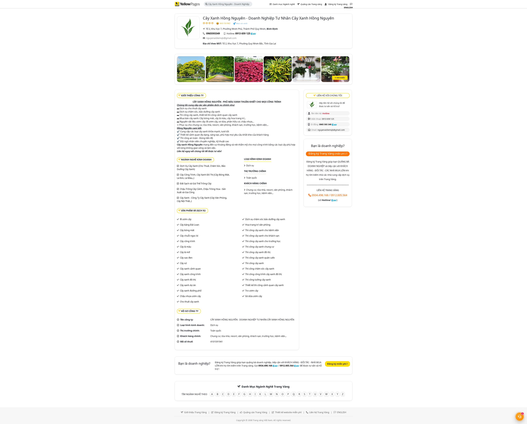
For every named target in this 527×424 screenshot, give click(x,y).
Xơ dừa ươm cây (253, 296)
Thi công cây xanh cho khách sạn (262, 235)
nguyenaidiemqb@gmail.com (221, 38)
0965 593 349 (325, 124)
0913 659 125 (242, 33)
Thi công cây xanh (254, 263)
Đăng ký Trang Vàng (225, 412)
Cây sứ (183, 263)
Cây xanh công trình (190, 274)
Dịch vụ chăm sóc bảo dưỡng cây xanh (265, 219)
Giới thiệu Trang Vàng (195, 412)
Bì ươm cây (185, 219)
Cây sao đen (186, 257)
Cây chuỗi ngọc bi (189, 235)
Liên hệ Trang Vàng (319, 412)
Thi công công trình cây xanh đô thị (263, 274)
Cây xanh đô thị (188, 279)
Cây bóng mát (187, 230)
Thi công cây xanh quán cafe (260, 257)
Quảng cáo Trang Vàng (255, 412)
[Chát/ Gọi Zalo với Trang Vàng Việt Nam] (334, 200)
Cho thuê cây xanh (189, 301)
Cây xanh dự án (188, 285)
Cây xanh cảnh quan (190, 268)
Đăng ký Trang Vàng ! (328, 153)
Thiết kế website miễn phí (288, 412)
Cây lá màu (185, 246)
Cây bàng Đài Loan (189, 224)
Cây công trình (187, 241)
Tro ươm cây (251, 290)
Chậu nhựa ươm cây (190, 296)
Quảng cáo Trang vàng (311, 4)
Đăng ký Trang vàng (337, 4)
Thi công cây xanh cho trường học (263, 241)
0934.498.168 (320, 195)
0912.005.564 (339, 195)
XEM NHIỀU (340, 78)
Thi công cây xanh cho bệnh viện (262, 230)
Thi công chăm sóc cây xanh (259, 268)
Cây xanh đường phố (190, 290)
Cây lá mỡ (185, 252)
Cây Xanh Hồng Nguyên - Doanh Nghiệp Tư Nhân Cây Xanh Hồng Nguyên (227, 4)
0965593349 (213, 33)
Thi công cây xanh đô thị (257, 252)
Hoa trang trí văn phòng (257, 224)
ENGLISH (341, 412)
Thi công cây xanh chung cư (259, 246)
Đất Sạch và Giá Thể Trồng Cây (195, 183)
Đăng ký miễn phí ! (337, 363)
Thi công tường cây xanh (258, 279)
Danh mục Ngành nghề (283, 4)
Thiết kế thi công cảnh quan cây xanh (264, 285)
